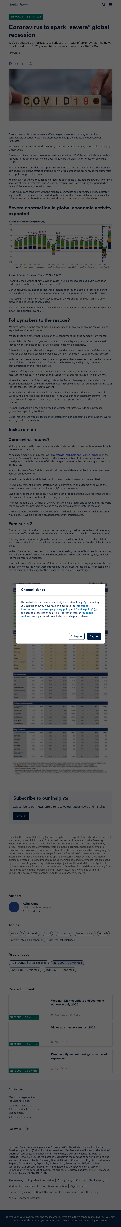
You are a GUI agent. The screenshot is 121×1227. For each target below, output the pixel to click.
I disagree (76, 636)
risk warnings (45, 609)
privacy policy (62, 609)
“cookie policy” (84, 609)
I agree (94, 636)
